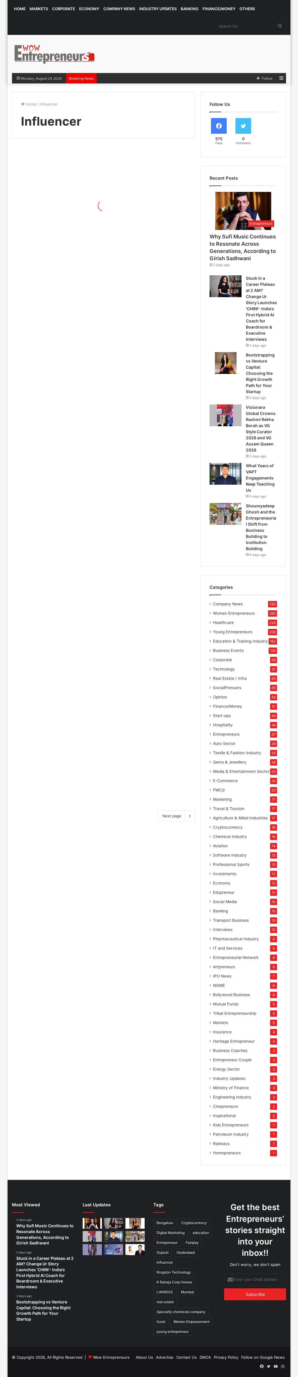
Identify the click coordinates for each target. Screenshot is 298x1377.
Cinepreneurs (225, 1106)
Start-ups (222, 715)
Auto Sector (224, 743)
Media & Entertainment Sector (241, 771)
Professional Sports (231, 864)
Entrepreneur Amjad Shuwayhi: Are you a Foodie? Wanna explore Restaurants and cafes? (55, 643)
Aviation (220, 845)
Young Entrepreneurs (232, 631)
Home (20, 8)
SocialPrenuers (227, 687)
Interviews (223, 929)
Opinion (220, 697)
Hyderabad (186, 1252)
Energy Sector (226, 1069)
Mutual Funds (225, 1004)
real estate (165, 1302)
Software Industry (230, 855)
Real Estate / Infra (230, 678)
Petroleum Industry (231, 1134)
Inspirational (224, 1115)
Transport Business (231, 920)
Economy (89, 8)
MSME (219, 985)
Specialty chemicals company (181, 1312)
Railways (221, 1143)
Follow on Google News (263, 1357)
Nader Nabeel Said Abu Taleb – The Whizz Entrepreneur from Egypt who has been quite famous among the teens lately (146, 547)
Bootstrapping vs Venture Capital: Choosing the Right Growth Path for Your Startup (260, 373)
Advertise (164, 1357)
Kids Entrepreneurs (231, 1125)
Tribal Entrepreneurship (234, 1013)
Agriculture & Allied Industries (240, 818)
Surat (161, 1321)
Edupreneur (224, 892)
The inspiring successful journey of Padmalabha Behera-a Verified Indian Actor (148, 250)
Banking (189, 8)
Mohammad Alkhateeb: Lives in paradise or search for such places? (52, 778)
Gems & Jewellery (229, 762)
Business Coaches (230, 1050)
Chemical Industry (230, 836)
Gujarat (162, 1252)
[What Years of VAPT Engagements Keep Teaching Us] (226, 474)
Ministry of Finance (231, 1087)
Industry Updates (158, 8)
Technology (224, 669)
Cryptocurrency (228, 827)
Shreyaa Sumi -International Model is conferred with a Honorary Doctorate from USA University (57, 555)
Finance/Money (219, 8)
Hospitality (223, 725)
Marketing (222, 799)
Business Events (228, 650)
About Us (144, 1357)
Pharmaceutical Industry (236, 939)
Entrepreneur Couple (232, 1059)
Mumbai (187, 1292)
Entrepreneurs (226, 734)
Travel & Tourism (228, 808)
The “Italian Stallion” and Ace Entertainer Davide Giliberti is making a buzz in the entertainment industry (147, 639)
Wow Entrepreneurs (111, 1357)
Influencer (165, 1262)
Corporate (63, 8)
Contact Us (186, 1357)
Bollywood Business (231, 994)
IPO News (222, 976)
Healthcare (223, 622)
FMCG (219, 790)
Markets (39, 8)
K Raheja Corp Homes (174, 1282)
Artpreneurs (224, 966)
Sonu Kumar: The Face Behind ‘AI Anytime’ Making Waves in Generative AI (55, 207)
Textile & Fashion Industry (237, 752)
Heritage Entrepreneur (234, 1041)
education (201, 1232)
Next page (171, 816)
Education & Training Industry (240, 641)
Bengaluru (165, 1223)
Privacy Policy (226, 1357)
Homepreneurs (227, 1153)
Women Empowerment (191, 1321)
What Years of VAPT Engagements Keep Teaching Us (260, 478)
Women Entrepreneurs (234, 613)
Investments (224, 873)
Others (247, 8)
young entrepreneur (173, 1331)
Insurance (222, 1032)
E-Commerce (225, 780)
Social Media (225, 901)
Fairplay (192, 1242)
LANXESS (165, 1292)
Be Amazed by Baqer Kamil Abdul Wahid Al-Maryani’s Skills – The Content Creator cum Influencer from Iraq (147, 333)
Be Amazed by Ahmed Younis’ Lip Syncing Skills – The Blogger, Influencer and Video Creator (149, 425)
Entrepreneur (167, 1242)
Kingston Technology (174, 1272)
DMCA (205, 1357)
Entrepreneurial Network (235, 957)
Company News (119, 8)
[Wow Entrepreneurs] (54, 54)
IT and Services (227, 948)
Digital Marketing (171, 1232)
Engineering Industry (232, 1097)
